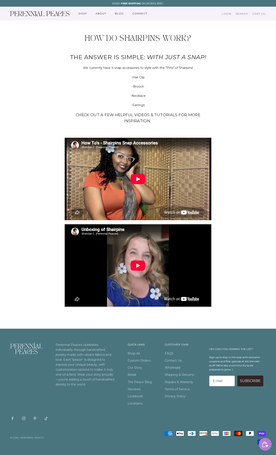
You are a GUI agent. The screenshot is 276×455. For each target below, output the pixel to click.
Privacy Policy (175, 396)
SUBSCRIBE (250, 381)
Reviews (134, 389)
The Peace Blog (140, 382)
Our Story (135, 368)
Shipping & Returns (179, 375)
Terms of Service (177, 389)
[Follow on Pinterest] (35, 418)
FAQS (169, 353)
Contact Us (173, 360)
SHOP (82, 13)
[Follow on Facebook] (12, 418)
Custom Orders (139, 360)
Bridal (132, 375)
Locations (135, 403)
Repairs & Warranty (179, 382)
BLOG (119, 13)
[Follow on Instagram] (24, 418)
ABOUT (101, 13)
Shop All (134, 353)
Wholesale (172, 368)
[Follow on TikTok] (46, 418)
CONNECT (139, 13)
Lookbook (135, 396)
